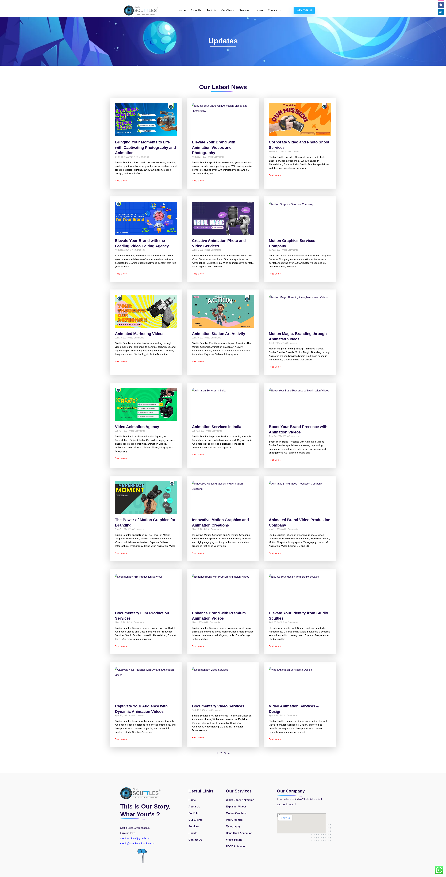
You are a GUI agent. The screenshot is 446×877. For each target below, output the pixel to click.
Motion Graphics (236, 813)
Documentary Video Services (218, 706)
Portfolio (211, 10)
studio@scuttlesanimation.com (138, 843)
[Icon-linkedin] (441, 12)
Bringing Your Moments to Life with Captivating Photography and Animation (145, 147)
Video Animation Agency (137, 427)
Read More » (121, 181)
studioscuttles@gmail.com (135, 838)
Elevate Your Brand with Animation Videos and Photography (213, 147)
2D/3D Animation (236, 846)
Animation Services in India (216, 427)
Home (182, 10)
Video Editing (234, 839)
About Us (196, 10)
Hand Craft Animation (239, 833)
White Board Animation (240, 799)
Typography (233, 826)
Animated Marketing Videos (139, 333)
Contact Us (274, 10)
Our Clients (227, 10)
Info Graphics (234, 819)
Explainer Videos (236, 806)
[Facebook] (441, 5)
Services (244, 10)
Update (259, 10)
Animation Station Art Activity (218, 333)
